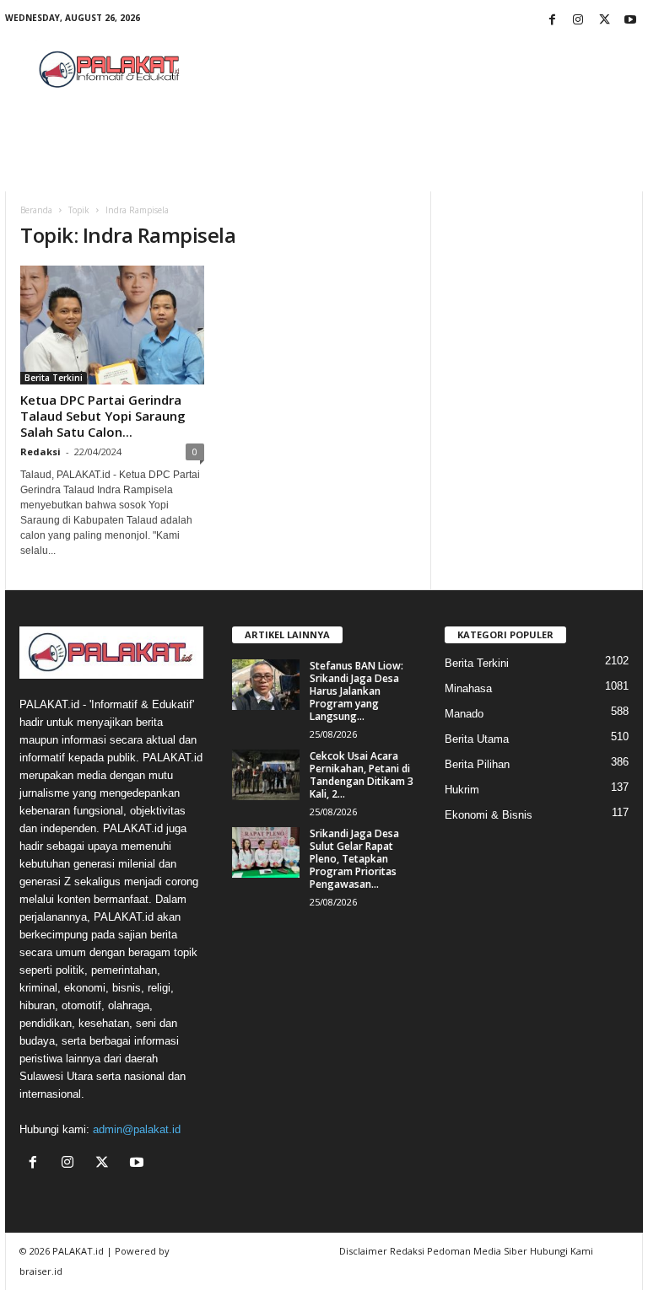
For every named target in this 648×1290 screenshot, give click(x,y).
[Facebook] (552, 20)
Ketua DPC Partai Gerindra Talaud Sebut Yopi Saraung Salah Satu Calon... (103, 415)
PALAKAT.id (78, 1250)
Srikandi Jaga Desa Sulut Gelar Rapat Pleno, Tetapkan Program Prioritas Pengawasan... (354, 858)
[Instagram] (578, 20)
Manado (464, 713)
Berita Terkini (53, 378)
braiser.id (40, 1271)
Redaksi (40, 451)
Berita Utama (477, 739)
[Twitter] (604, 20)
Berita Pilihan (477, 764)
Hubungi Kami (561, 1250)
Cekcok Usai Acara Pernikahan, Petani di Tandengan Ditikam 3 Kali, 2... (361, 775)
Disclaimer (363, 1250)
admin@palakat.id (137, 1129)
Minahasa (468, 688)
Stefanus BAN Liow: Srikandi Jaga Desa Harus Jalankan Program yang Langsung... (356, 690)
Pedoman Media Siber (477, 1250)
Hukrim (462, 789)
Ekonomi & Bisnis (488, 815)
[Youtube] (630, 20)
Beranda (36, 210)
